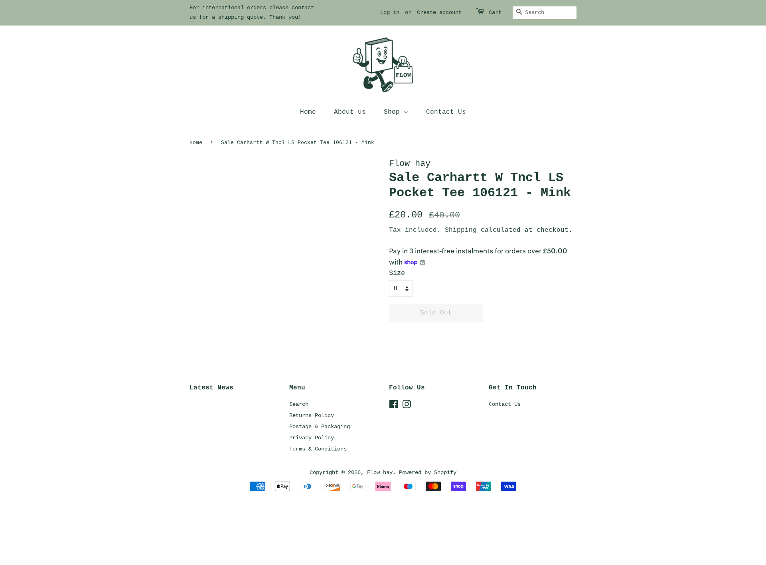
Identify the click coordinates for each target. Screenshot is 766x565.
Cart (495, 12)
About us (350, 112)
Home (308, 112)
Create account (439, 12)
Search (298, 404)
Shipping (461, 230)
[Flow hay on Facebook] (393, 406)
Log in (389, 12)
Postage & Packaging (319, 426)
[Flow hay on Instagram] (406, 406)
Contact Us (446, 112)
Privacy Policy (311, 438)
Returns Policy (311, 415)
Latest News (211, 387)
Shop (394, 112)
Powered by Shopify (427, 472)
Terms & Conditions (318, 449)
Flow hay (380, 472)
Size (397, 273)
